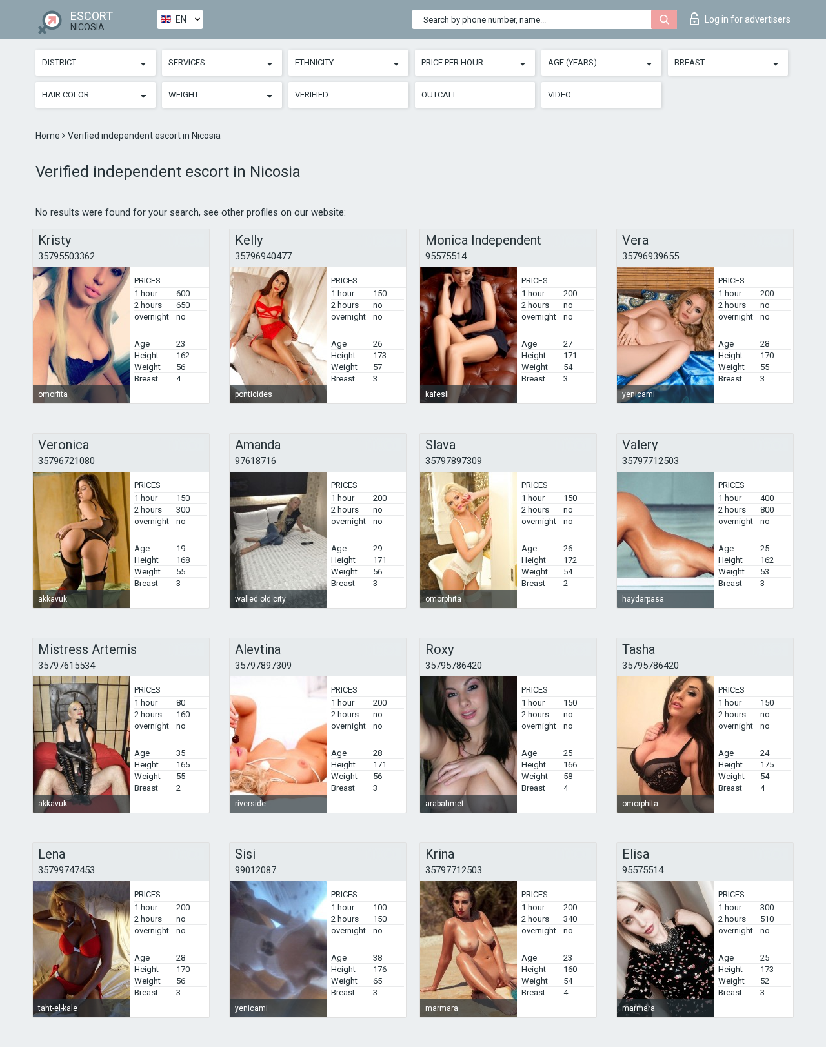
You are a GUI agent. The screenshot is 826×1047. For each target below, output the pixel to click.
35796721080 (66, 461)
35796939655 (650, 256)
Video (559, 94)
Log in (748, 19)
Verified (311, 94)
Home (48, 135)
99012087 (255, 870)
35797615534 (66, 665)
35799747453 (66, 870)
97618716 (255, 461)
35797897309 (453, 461)
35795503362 (66, 256)
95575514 (446, 256)
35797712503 (650, 461)
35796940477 (263, 256)
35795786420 (453, 665)
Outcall (439, 94)
